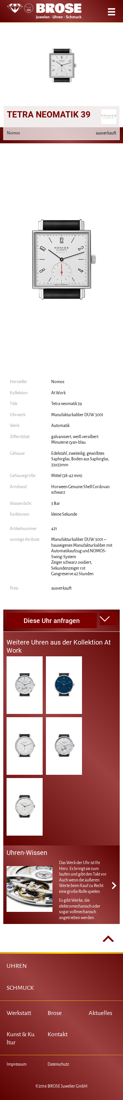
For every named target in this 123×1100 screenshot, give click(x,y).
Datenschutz (58, 1064)
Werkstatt (19, 1013)
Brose (55, 1013)
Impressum (17, 1064)
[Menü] (111, 11)
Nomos (57, 382)
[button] (108, 619)
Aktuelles (100, 1013)
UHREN (17, 966)
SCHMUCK (20, 988)
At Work (58, 393)
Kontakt (58, 1034)
